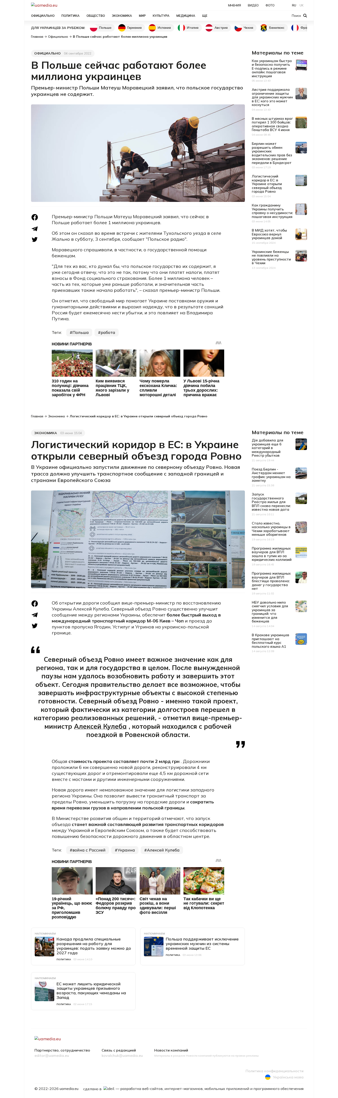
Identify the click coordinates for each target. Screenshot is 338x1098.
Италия (192, 28)
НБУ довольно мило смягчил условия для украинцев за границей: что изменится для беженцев (270, 612)
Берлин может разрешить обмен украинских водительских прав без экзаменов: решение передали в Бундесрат (272, 153)
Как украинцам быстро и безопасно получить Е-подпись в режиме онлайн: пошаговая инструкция (272, 68)
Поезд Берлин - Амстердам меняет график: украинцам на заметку (271, 475)
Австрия (221, 28)
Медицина (185, 15)
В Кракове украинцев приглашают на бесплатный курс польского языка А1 (270, 641)
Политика (70, 15)
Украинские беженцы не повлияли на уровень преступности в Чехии (271, 257)
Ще (204, 15)
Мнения (234, 5)
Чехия (248, 28)
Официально (42, 15)
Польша (105, 28)
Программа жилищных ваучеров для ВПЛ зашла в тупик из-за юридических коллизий (272, 554)
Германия (134, 28)
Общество (95, 15)
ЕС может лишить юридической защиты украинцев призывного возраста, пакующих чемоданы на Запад (91, 990)
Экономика (122, 15)
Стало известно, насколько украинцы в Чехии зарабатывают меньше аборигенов (271, 529)
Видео (253, 5)
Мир (142, 15)
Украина (126, 850)
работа (108, 332)
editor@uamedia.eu (51, 1056)
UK (302, 5)
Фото (270, 5)
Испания (164, 28)
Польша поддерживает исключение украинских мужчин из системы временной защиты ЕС (202, 943)
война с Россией (89, 850)
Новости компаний (171, 1050)
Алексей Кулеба (100, 726)
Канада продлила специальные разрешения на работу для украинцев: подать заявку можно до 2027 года (94, 945)
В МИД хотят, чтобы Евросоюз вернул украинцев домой (269, 234)
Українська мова (288, 1077)
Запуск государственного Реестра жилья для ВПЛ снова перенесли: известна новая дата (271, 502)
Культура (161, 15)
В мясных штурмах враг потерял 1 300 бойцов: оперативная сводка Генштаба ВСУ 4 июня (272, 124)
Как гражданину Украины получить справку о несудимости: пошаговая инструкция (272, 211)
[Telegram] (34, 229)
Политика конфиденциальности (275, 1071)
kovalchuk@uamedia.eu (122, 1056)
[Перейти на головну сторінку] (60, 5)
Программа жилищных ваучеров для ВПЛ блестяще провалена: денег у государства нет (271, 581)
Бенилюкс (276, 28)
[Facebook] (34, 217)
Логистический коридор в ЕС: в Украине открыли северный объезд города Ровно (267, 184)
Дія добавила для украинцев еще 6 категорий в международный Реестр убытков (267, 448)
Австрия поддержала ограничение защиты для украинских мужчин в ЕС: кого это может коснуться (272, 97)
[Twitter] (34, 239)
